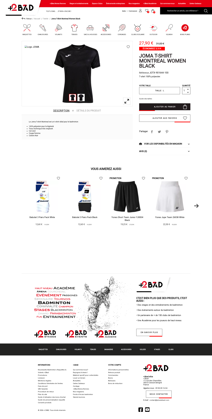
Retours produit (114, 372)
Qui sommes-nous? (80, 370)
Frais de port (42, 386)
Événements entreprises (115, 3)
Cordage (76, 386)
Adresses (111, 381)
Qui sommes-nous (167, 3)
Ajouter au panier (165, 107)
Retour (29, 19)
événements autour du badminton (158, 310)
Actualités (182, 3)
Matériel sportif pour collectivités (85, 375)
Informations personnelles (118, 370)
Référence (144, 73)
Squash (169, 34)
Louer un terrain (79, 378)
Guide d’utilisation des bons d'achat (51, 397)
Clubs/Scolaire (137, 34)
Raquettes (27, 34)
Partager (152, 132)
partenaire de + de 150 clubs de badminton (161, 315)
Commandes (113, 375)
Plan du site (42, 394)
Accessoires (106, 34)
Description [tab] (61, 110)
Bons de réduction (115, 383)
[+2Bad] (22, 8)
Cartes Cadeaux (195, 3)
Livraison (41, 378)
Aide (124, 11)
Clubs (170, 349)
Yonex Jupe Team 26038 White (169, 217)
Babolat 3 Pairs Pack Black (84, 217)
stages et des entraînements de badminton (162, 305)
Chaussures (43, 34)
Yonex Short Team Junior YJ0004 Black (127, 218)
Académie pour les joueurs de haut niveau (161, 320)
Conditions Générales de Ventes (50, 383)
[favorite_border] (128, 46)
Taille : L (159, 91)
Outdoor (153, 34)
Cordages (122, 34)
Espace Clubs (97, 3)
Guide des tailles (145, 99)
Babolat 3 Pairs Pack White (42, 217)
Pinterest (167, 132)
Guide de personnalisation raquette (51, 400)
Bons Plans (185, 34)
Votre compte (114, 365)
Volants (58, 34)
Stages (157, 349)
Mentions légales (44, 381)
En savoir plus (149, 332)
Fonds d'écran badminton (83, 394)
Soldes (143, 349)
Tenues (74, 34)
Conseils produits (44, 403)
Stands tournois (79, 397)
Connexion (133, 11)
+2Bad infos (148, 377)
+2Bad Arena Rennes (58, 3)
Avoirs (110, 378)
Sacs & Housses (90, 34)
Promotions (42, 375)
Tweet (159, 132)
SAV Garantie (43, 389)
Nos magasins (134, 3)
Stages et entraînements (79, 3)
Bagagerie (108, 349)
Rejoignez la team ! (80, 372)
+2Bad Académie (149, 3)
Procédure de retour (46, 392)
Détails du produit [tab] (89, 110)
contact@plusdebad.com (159, 400)
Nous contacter (159, 394)
